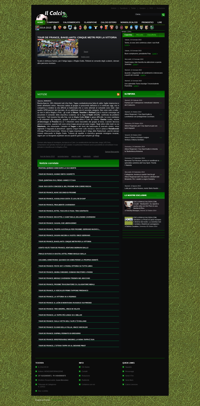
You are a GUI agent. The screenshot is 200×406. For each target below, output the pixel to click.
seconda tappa (63, 156)
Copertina (128, 35)
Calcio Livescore (131, 384)
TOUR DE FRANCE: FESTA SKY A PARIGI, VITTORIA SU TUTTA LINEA (66, 266)
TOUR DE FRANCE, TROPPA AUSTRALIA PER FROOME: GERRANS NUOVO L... (69, 229)
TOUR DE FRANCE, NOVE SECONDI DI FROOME (57, 193)
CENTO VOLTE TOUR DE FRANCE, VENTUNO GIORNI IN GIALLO (63, 248)
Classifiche (151, 35)
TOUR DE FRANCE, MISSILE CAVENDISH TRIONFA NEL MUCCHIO (64, 278)
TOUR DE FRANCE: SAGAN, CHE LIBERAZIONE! (57, 223)
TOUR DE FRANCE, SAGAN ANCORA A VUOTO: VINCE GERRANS (64, 235)
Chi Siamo (86, 367)
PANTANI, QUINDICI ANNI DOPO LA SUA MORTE (57, 168)
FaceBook (123, 8)
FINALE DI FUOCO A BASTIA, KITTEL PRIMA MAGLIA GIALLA (62, 254)
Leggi (127, 45)
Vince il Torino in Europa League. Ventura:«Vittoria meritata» (137, 139)
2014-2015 (45, 27)
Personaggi (129, 371)
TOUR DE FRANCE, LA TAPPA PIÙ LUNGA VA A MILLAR (60, 315)
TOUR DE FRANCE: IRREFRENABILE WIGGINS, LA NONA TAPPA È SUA (66, 340)
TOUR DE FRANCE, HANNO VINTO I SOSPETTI (57, 174)
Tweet (86, 52)
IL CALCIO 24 (43, 367)
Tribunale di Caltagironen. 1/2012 (47, 386)
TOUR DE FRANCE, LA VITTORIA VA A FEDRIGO (57, 297)
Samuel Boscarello (112, 152)
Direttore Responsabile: (53, 380)
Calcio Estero (108, 22)
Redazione (161, 8)
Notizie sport (85, 57)
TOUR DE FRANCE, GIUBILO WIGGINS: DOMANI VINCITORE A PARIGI (66, 272)
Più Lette (139, 35)
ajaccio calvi (76, 156)
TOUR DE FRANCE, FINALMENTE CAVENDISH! (57, 205)
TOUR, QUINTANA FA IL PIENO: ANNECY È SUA (57, 180)
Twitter (133, 8)
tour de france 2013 (47, 156)
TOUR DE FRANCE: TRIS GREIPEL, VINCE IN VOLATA (59, 309)
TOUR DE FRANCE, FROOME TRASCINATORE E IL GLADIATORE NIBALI (67, 284)
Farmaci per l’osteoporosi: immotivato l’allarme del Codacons (142, 104)
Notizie (113, 8)
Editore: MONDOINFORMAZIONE (50, 371)
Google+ (143, 8)
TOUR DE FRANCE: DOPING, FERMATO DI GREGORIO (60, 333)
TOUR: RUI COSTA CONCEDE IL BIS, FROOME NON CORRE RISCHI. (65, 186)
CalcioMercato (71, 22)
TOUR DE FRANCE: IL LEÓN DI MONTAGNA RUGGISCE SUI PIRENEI (65, 303)
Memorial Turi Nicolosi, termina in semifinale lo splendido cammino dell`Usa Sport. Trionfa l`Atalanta (142, 163)
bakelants (87, 156)
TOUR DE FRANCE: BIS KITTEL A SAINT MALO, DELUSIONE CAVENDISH (67, 217)
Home (40, 22)
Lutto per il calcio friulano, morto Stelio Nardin (141, 188)
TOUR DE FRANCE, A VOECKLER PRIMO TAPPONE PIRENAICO (63, 291)
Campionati (53, 22)
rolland (96, 156)
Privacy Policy (57, 400)
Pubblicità (85, 380)
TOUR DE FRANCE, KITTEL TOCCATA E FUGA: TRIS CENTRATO (63, 211)
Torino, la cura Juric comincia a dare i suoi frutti (142, 43)
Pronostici (147, 22)
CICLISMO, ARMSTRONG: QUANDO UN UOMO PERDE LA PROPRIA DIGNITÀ (68, 260)
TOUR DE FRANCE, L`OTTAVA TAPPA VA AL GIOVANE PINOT (62, 346)
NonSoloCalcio (129, 22)
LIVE (160, 22)
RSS (151, 8)
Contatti (84, 371)
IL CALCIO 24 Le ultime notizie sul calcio (51, 17)
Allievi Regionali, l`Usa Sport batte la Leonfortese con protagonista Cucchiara (139, 115)
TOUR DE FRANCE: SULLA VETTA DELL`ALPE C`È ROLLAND (62, 321)
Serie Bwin (129, 380)
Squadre (128, 367)
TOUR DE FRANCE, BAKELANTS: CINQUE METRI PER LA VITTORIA (65, 242)
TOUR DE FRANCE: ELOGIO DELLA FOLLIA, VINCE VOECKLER (63, 327)
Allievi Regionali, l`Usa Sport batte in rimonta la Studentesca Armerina (141, 150)
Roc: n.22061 (43, 391)
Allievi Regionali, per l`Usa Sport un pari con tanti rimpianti (141, 127)
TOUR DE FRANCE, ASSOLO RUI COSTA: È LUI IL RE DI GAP (62, 199)
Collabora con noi (88, 384)
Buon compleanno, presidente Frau (138, 54)
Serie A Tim (129, 376)
